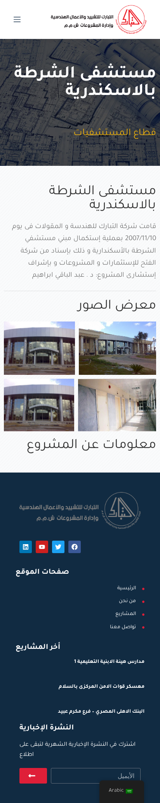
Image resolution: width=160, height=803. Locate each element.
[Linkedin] (25, 547)
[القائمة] (17, 19)
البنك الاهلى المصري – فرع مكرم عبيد (101, 712)
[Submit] (33, 776)
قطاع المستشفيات (114, 133)
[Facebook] (74, 547)
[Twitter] (58, 547)
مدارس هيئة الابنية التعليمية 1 (109, 662)
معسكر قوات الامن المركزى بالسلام (101, 687)
